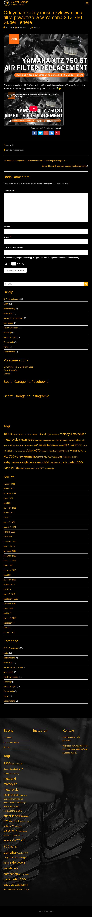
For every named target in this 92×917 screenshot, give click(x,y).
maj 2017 (8, 613)
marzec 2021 (9, 513)
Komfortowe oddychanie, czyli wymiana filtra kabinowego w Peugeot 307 (36, 161)
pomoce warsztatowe (72, 440)
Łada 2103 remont (26, 468)
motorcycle (11, 439)
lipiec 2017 (8, 608)
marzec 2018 (9, 584)
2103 (21, 434)
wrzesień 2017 (10, 604)
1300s (8, 434)
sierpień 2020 (9, 532)
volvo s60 (26, 822)
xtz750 (19, 456)
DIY (41, 434)
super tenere (47, 445)
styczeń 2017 (9, 632)
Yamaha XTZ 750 (43, 457)
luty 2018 (7, 589)
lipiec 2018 (8, 565)
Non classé (8, 323)
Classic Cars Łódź (31, 434)
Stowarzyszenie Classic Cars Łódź (18, 367)
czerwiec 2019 (10, 556)
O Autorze (8, 738)
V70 (66, 445)
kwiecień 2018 (10, 580)
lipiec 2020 (8, 537)
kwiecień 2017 (10, 618)
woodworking (9, 352)
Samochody (9, 342)
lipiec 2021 (8, 498)
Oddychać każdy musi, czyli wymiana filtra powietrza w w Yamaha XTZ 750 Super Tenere (43, 17)
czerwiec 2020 (10, 541)
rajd (83, 440)
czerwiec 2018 (10, 570)
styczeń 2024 (9, 484)
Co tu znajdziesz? (11, 742)
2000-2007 (15, 434)
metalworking (9, 309)
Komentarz (9, 190)
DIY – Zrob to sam (11, 299)
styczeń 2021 (9, 522)
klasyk (47, 434)
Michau (36, 27)
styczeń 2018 (9, 594)
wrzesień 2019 (10, 551)
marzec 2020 (9, 546)
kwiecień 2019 (10, 561)
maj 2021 (8, 503)
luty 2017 (7, 628)
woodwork (45, 451)
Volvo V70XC (21, 451)
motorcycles (26, 439)
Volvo (6, 347)
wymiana (74, 450)
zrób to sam (54, 463)
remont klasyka (10, 337)
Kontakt (7, 747)
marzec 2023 (9, 489)
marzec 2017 (9, 623)
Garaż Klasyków (10, 370)
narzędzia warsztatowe (13, 318)
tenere (60, 445)
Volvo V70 (12, 450)
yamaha (29, 456)
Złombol (7, 374)
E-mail (7, 237)
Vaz (72, 445)
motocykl (66, 434)
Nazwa (7, 226)
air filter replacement (14, 150)
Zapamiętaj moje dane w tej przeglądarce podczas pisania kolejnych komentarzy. (43, 258)
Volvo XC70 (33, 450)
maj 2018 (8, 575)
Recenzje (8, 333)
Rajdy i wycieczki (11, 328)
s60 (36, 445)
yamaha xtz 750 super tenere (65, 457)
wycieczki (64, 451)
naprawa (38, 440)
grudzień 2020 (10, 527)
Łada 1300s (76, 462)
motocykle (8, 313)
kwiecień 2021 (10, 508)
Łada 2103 (11, 468)
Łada (6, 304)
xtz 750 (9, 456)
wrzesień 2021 (10, 493)
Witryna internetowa (13, 247)
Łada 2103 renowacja (44, 468)
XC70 (82, 450)
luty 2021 (7, 517)
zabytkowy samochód (34, 462)
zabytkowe (11, 462)
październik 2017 (11, 599)
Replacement (27, 445)
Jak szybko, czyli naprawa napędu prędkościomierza (64, 166)
